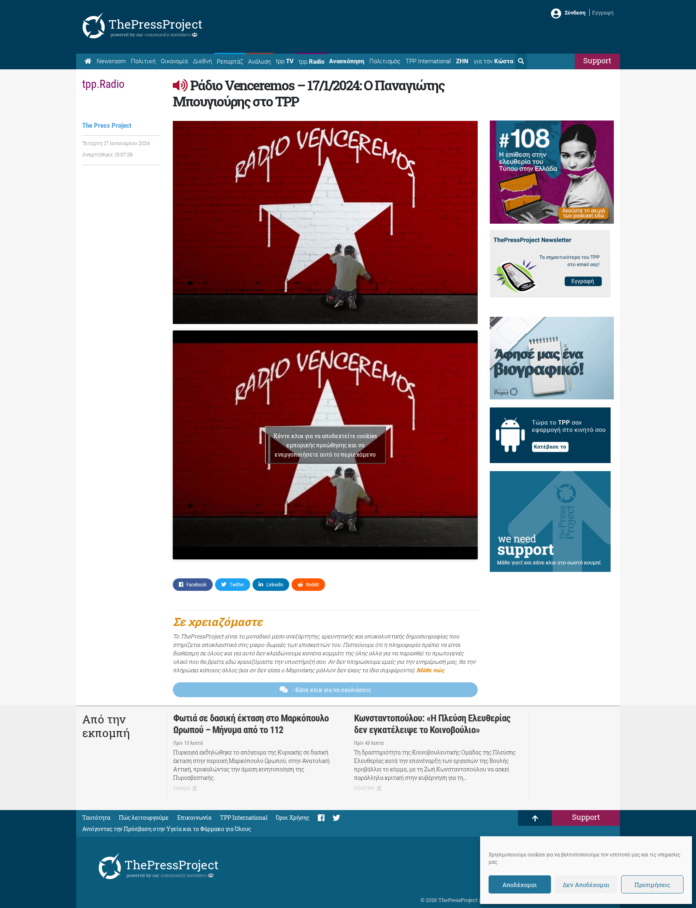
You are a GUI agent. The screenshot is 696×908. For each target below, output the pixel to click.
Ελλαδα (181, 788)
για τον (493, 61)
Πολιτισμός (384, 61)
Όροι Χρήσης (292, 817)
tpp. (285, 61)
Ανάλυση (259, 61)
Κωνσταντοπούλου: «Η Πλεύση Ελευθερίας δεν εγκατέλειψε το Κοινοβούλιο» (432, 724)
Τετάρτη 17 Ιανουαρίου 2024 (116, 143)
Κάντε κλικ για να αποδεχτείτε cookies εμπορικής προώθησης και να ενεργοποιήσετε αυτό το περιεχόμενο (325, 445)
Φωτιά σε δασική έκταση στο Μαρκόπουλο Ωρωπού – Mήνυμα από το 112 (251, 724)
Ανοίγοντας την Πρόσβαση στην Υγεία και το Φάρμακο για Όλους (166, 829)
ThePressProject (155, 24)
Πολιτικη (364, 788)
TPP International (428, 61)
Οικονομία (174, 61)
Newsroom (111, 61)
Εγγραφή (603, 12)
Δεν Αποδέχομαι (586, 885)
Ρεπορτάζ (230, 61)
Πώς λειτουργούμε (144, 817)
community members (168, 34)
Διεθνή (202, 61)
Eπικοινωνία (194, 817)
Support (597, 60)
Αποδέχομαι (519, 885)
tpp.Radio (103, 84)
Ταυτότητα (96, 817)
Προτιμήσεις (652, 885)
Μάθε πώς (430, 670)
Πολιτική (143, 61)
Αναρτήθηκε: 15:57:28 (107, 154)
